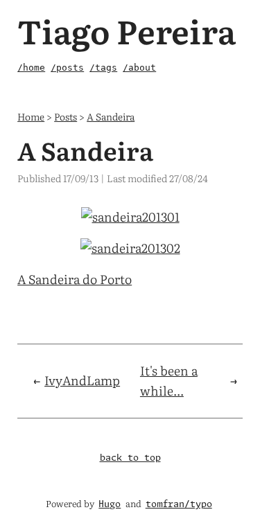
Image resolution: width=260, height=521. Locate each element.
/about (139, 67)
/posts (67, 67)
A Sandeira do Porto (74, 279)
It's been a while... (169, 380)
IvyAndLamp (82, 380)
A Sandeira (111, 116)
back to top (130, 458)
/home (31, 67)
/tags (103, 67)
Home (30, 116)
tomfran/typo (179, 504)
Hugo (109, 504)
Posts (65, 116)
